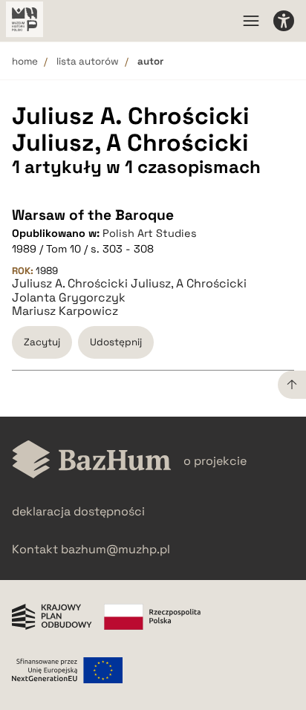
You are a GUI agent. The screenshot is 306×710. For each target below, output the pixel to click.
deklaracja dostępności (78, 511)
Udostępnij (116, 342)
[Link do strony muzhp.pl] (24, 20)
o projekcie (215, 461)
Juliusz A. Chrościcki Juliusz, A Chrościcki (129, 283)
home (25, 61)
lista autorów (87, 61)
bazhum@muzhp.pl (115, 549)
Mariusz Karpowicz (65, 311)
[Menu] (251, 20)
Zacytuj (42, 342)
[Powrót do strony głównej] (92, 460)
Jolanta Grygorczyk (69, 297)
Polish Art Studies (149, 233)
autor (150, 61)
